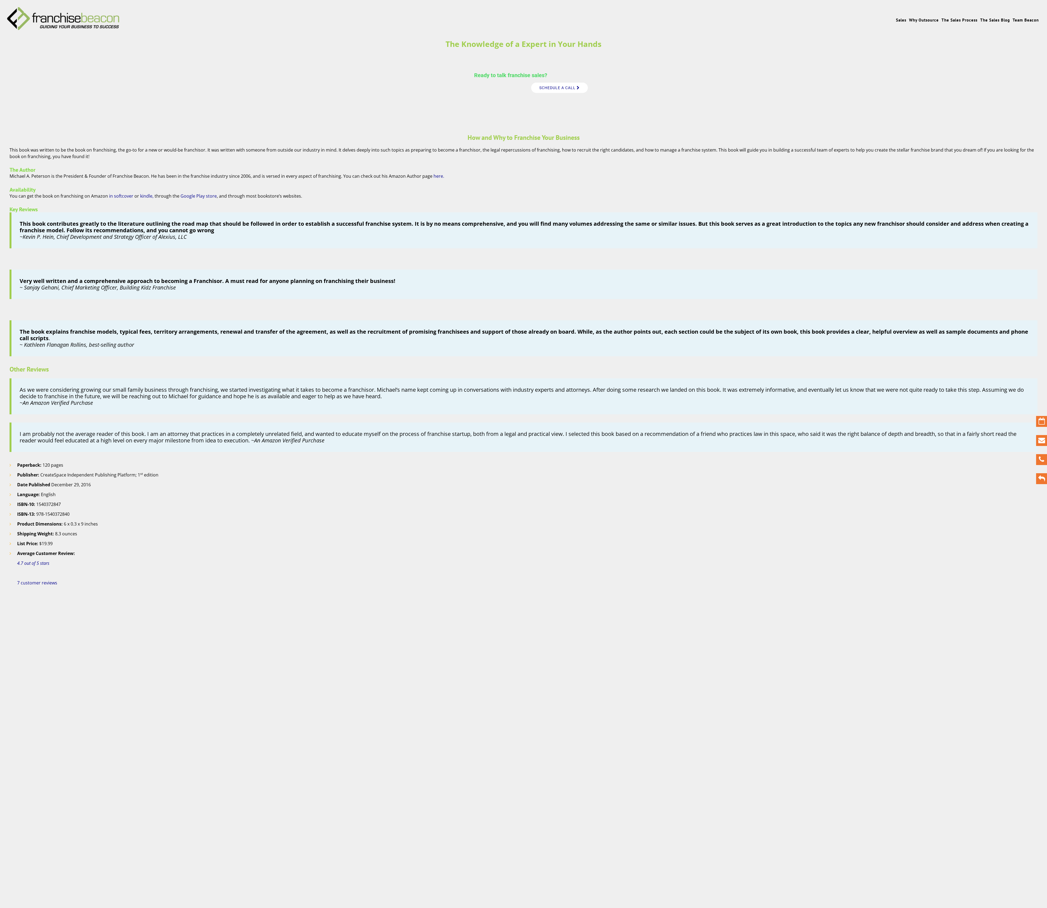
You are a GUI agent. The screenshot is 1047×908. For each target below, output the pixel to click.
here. (439, 176)
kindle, (147, 196)
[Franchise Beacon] (63, 28)
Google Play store (198, 196)
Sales (901, 20)
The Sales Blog (995, 20)
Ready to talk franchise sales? (510, 75)
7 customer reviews (37, 583)
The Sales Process (959, 20)
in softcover (120, 196)
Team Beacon (1026, 20)
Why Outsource (924, 20)
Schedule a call (558, 88)
